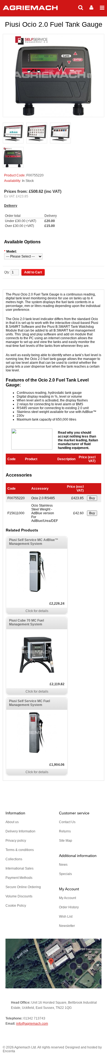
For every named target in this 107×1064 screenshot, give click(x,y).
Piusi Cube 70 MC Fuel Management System (26, 622)
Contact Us (67, 822)
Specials (65, 874)
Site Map (65, 841)
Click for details (37, 611)
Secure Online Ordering (23, 887)
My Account (67, 898)
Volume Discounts (18, 896)
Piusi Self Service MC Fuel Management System (29, 703)
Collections (13, 859)
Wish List (65, 916)
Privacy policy (15, 841)
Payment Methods (18, 878)
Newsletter (67, 926)
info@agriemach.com (32, 1023)
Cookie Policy (15, 906)
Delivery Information (20, 831)
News (63, 865)
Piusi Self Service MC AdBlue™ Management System (33, 542)
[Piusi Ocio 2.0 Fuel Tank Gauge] (13, 133)
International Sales (19, 868)
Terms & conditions (19, 850)
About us (12, 822)
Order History (69, 907)
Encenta (9, 1051)
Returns (65, 831)
